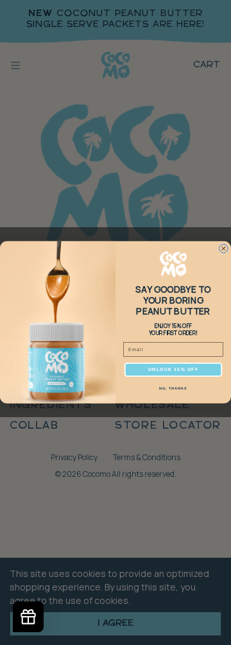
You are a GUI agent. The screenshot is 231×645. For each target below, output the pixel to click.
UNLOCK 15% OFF (173, 369)
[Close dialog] (223, 249)
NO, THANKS (173, 389)
